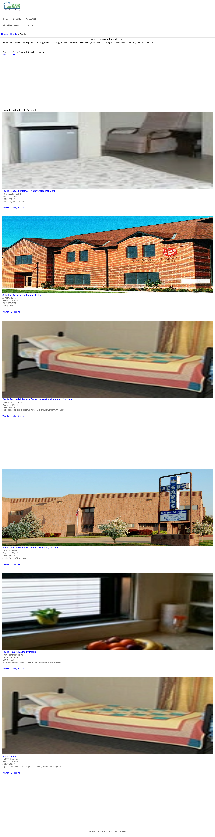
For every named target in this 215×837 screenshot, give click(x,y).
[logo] (11, 6)
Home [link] (5, 19)
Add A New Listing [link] (10, 25)
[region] (107, 84)
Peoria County (8, 54)
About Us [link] (17, 19)
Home (4, 34)
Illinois (13, 34)
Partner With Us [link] (32, 19)
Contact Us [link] (28, 25)
